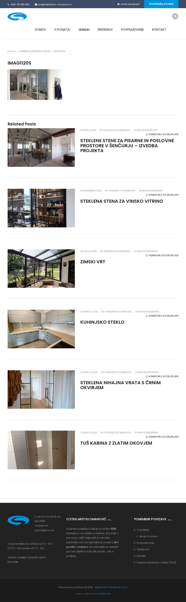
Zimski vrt (92, 262)
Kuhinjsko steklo (102, 322)
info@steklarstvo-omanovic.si (54, 4)
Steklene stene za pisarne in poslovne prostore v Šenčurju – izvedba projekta (127, 145)
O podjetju (62, 30)
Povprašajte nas (161, 4)
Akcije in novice (148, 536)
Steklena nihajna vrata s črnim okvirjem (120, 385)
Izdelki (84, 30)
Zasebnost (143, 549)
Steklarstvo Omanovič (116, 130)
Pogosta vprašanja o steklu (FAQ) (156, 562)
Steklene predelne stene (35, 51)
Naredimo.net (104, 593)
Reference (105, 30)
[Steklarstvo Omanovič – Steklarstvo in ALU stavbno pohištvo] (23, 16)
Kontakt (159, 30)
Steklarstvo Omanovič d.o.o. (111, 587)
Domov (40, 30)
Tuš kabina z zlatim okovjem (116, 443)
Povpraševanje (132, 30)
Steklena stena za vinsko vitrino (121, 201)
